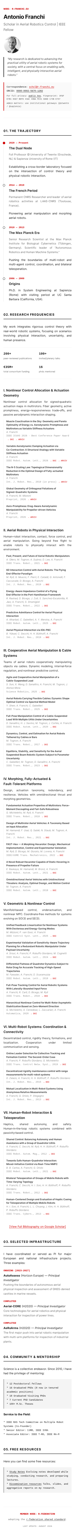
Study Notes (17, 1471)
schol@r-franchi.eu (41, 86)
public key (35, 96)
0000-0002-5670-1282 (29, 90)
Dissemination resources (25, 1484)
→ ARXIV (20, 439)
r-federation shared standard (45, 1519)
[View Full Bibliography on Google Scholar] (37, 1226)
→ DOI (11, 439)
